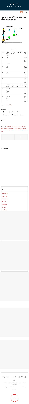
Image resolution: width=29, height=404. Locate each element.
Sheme (4, 207)
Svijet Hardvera (14, 5)
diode (12, 126)
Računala (4, 204)
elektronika (16, 126)
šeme (21, 129)
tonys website (8, 105)
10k (7, 126)
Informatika (5, 199)
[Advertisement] (14, 225)
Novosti (4, 201)
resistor (14, 129)
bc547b (9, 126)
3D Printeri (5, 193)
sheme (24, 129)
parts (8, 129)
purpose (11, 129)
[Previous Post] (7, 137)
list (6, 129)
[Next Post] (21, 137)
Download (4, 196)
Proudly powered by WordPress (9, 387)
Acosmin (14, 389)
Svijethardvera (14, 378)
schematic (18, 129)
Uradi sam (4, 210)
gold (22, 126)
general (19, 126)
